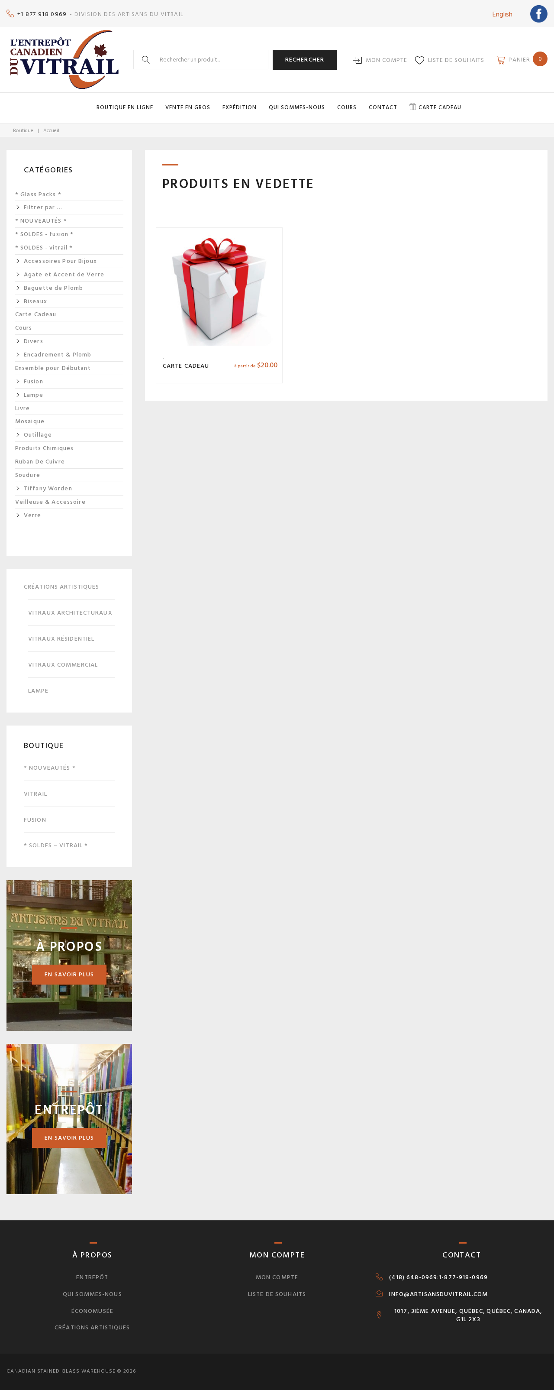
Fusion (35, 820)
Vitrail (35, 794)
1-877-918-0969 (463, 1277)
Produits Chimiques (44, 448)
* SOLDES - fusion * (44, 234)
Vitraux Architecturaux (70, 613)
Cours (347, 107)
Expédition (239, 107)
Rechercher (304, 60)
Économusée (92, 1311)
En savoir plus (69, 974)
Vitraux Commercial (63, 665)
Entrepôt (92, 1277)
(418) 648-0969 (413, 1277)
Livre (22, 408)
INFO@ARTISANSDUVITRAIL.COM (438, 1294)
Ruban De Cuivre (40, 461)
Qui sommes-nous (297, 107)
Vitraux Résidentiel (61, 639)
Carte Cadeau (186, 366)
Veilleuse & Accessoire (50, 502)
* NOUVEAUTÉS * (41, 221)
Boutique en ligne (125, 107)
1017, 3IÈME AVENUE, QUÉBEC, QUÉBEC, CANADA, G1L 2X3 (468, 1315)
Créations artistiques (62, 587)
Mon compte (386, 60)
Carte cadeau (440, 107)
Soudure (27, 475)
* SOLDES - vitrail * (44, 247)
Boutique (23, 130)
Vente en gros (187, 107)
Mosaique (30, 421)
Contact (383, 107)
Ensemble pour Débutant (53, 368)
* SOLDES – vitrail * (56, 845)
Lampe (38, 691)
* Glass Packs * (38, 194)
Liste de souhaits (456, 60)
